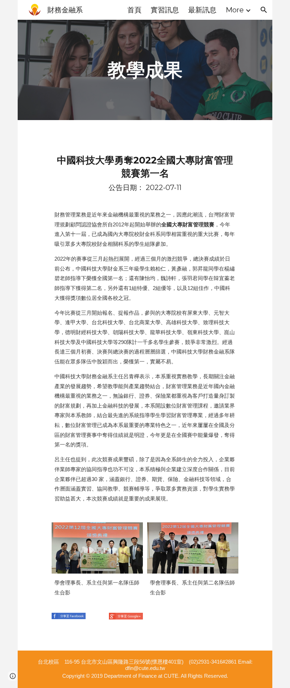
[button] (263, 9)
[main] (145, 70)
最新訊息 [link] (202, 10)
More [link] (235, 10)
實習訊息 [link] (165, 10)
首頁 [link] (134, 10)
